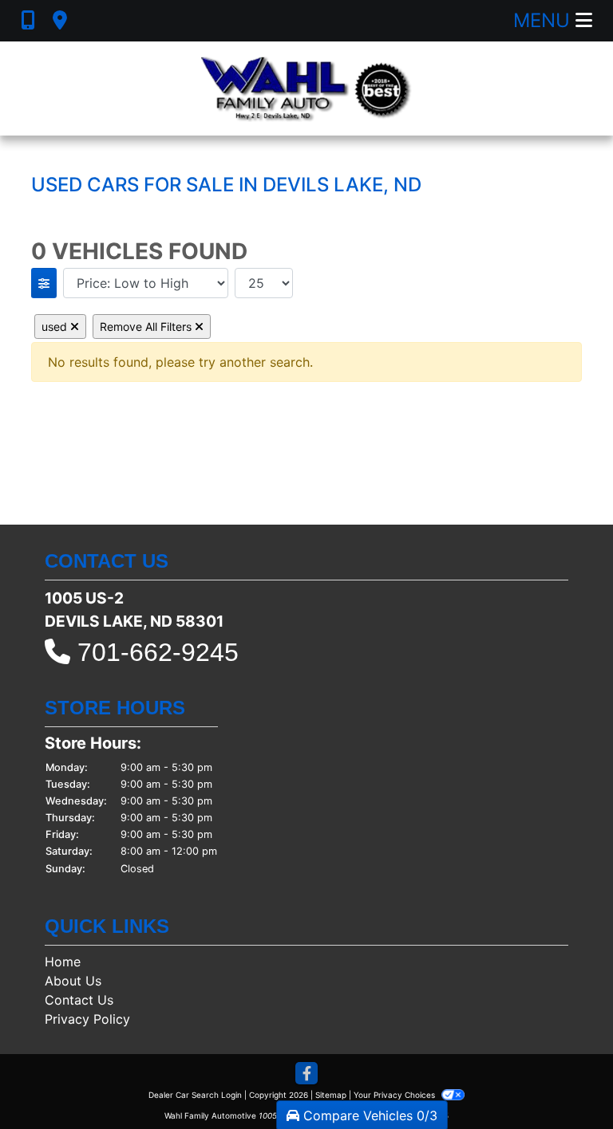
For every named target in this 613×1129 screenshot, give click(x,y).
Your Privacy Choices (395, 1094)
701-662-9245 (158, 652)
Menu (544, 20)
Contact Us (79, 1000)
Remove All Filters (147, 326)
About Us (73, 981)
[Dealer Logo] (306, 88)
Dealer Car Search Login (195, 1094)
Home (63, 962)
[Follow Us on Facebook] (306, 1074)
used (56, 326)
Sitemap (330, 1094)
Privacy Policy (87, 1019)
